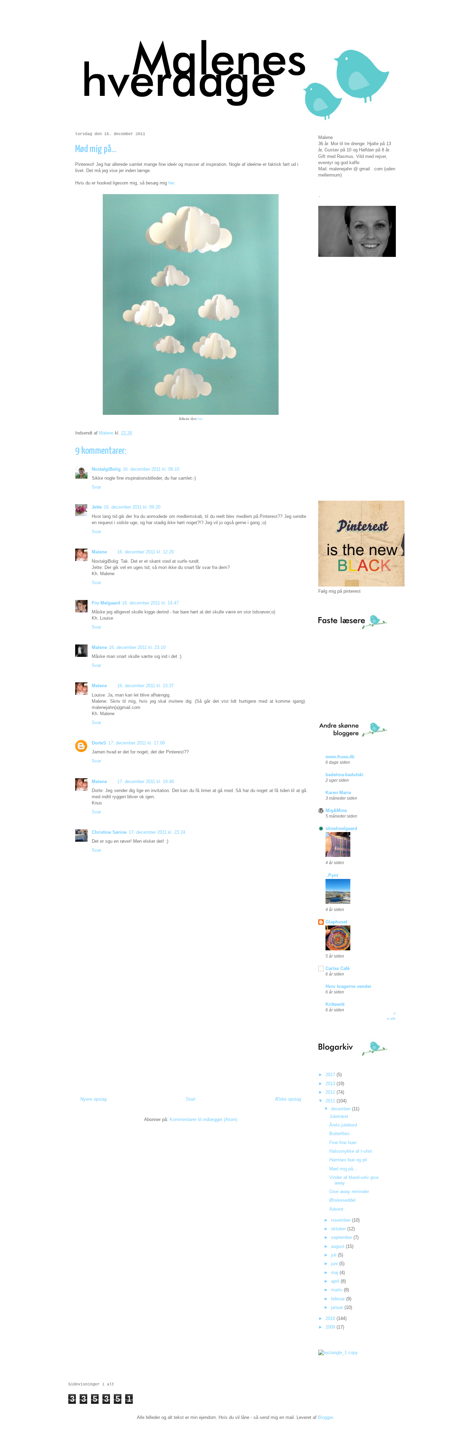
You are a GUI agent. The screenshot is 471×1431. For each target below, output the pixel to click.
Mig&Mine (336, 810)
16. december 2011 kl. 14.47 (150, 603)
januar (337, 1307)
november (341, 1220)
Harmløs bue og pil (348, 1159)
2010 (331, 1318)
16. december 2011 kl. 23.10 (137, 647)
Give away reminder (349, 1191)
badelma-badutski (344, 774)
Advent (336, 1209)
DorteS (99, 742)
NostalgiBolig (106, 469)
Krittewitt (334, 1004)
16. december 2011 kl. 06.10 (151, 469)
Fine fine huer (343, 1142)
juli (334, 1255)
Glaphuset (336, 921)
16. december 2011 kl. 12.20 (145, 551)
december (341, 1108)
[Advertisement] (190, 1023)
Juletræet (338, 1116)
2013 (331, 1083)
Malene (99, 551)
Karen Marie (338, 792)
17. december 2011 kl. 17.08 (136, 742)
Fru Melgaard (106, 603)
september (342, 1237)
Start (191, 1099)
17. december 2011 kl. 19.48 (145, 781)
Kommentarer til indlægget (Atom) (203, 1119)
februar (338, 1298)
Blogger (325, 1417)
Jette (97, 507)
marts (337, 1289)
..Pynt (331, 875)
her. (172, 183)
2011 (331, 1100)
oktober (339, 1228)
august (338, 1246)
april (336, 1281)
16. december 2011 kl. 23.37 (145, 685)
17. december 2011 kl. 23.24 (157, 832)
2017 (331, 1074)
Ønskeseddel (342, 1200)
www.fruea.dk (339, 756)
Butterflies (339, 1133)
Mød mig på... (343, 1168)
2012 (331, 1092)
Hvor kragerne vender (348, 986)
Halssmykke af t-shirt (350, 1151)
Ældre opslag (288, 1099)
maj (335, 1272)
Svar (96, 487)
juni (335, 1263)
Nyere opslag (93, 1099)
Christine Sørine (109, 832)
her (200, 419)
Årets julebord (343, 1125)
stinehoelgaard (341, 828)
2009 (331, 1327)
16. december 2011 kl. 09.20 (132, 507)
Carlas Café (337, 968)
